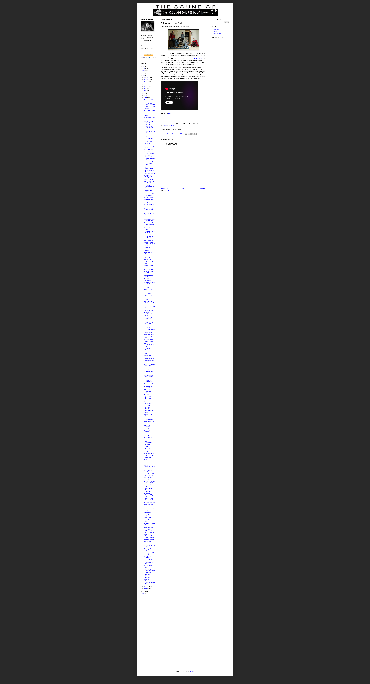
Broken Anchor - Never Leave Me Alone (149, 345)
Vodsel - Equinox (148, 401)
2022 (143, 66)
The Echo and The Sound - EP (148, 318)
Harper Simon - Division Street (148, 167)
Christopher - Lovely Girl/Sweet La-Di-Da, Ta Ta (149, 201)
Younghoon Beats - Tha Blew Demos (149, 237)
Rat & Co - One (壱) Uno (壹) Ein (149, 553)
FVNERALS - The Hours (148, 135)
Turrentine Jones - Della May (148, 386)
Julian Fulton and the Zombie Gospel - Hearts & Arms (149, 233)
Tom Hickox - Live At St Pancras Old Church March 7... (149, 531)
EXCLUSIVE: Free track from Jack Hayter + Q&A (148, 140)
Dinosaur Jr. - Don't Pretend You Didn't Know (149, 244)
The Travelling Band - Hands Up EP (149, 205)
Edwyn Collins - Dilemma (148, 415)
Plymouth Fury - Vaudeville (148, 431)
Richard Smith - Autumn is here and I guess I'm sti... (149, 357)
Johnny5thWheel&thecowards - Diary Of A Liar (149, 306)
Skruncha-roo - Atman (149, 384)
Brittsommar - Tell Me (149, 269)
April (145, 95)
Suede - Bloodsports (149, 539)
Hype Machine (217, 33)
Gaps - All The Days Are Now (149, 434)
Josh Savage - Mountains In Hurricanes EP (148, 450)
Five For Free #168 (148, 217)
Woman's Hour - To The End (148, 557)
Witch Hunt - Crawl (148, 197)
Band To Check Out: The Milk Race (149, 182)
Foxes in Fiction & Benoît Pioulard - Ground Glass (149, 377)
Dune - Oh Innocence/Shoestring (149, 467)
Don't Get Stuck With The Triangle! (149, 194)
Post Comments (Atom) (174, 191)
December (147, 77)
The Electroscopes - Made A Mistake (149, 340)
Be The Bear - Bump (149, 453)
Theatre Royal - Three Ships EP (149, 118)
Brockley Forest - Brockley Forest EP (149, 302)
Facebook (165, 125)
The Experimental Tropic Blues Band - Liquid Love (149, 571)
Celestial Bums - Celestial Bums (148, 418)
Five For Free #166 (148, 403)
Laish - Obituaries (148, 240)
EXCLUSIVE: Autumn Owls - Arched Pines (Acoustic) (149, 331)
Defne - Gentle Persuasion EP (148, 442)
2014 (143, 73)
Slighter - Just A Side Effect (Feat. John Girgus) (149, 224)
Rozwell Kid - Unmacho (147, 326)
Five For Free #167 (148, 310)
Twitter (172, 125)
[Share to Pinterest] (196, 134)
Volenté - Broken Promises (148, 256)
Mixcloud (144, 50)
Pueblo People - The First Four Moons (149, 422)
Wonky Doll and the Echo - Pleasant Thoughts (149, 210)
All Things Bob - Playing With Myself (148, 391)
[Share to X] (193, 134)
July (145, 88)
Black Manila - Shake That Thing (149, 111)
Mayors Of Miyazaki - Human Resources (149, 152)
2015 (143, 71)
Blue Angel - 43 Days (149, 508)
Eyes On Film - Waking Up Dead (149, 176)
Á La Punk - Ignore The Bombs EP (148, 381)
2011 (143, 593)
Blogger (192, 671)
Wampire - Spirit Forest (148, 228)
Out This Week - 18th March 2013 (149, 456)
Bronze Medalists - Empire (148, 286)
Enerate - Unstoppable (148, 460)
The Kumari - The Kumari (148, 349)
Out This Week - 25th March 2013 (149, 262)
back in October (198, 58)
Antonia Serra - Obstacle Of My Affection (148, 495)
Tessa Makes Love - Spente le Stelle (149, 499)
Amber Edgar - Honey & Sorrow (149, 524)
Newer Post (164, 188)
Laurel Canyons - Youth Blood (148, 272)
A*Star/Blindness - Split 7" (148, 566)
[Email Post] (186, 133)
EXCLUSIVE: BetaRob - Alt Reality (148, 407)
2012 (143, 591)
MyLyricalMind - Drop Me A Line (149, 107)
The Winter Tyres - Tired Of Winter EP (149, 104)
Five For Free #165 (148, 510)
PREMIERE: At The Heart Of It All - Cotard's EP (148, 314)
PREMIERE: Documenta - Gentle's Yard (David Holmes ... (149, 397)
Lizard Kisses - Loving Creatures (149, 361)
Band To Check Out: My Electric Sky (149, 474)
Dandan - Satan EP (149, 179)
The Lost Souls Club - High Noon (149, 292)
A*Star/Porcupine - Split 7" (148, 562)
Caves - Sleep (147, 517)
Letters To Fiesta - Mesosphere (148, 478)
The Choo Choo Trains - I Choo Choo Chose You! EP (149, 127)
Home (183, 188)
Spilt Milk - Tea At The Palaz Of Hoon (149, 482)
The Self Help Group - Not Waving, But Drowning (149, 249)
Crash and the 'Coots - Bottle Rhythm (149, 220)
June (145, 90)
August (146, 86)
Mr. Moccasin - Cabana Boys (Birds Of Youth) (148, 576)
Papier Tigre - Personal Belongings (147, 427)
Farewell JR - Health (149, 560)
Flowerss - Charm (148, 295)
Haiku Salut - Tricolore (147, 445)
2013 (143, 75)
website (170, 113)
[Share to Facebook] (195, 134)
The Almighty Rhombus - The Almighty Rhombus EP (149, 157)
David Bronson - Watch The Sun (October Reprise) (149, 536)
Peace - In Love (148, 289)
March (145, 97)
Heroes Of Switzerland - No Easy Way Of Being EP (149, 581)
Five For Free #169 (148, 143)
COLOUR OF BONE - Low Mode (149, 122)
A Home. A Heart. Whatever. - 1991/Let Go (148, 490)
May (145, 93)
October (146, 82)
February (146, 586)
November (147, 79)
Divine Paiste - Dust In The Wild (149, 283)
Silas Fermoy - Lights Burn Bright (149, 365)
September (147, 84)
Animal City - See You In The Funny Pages (149, 336)
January (146, 588)
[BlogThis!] (191, 134)
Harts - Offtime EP (148, 463)
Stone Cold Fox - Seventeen (148, 279)
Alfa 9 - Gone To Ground (148, 438)
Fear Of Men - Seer (148, 149)
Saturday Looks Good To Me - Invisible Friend (149, 163)
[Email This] (189, 134)
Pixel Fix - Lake (148, 259)
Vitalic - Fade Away (148, 527)
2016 (143, 68)
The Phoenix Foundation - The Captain (149, 186)
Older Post (203, 188)
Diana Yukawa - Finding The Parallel (148, 514)
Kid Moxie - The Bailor (149, 502)
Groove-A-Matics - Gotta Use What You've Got (148, 322)
